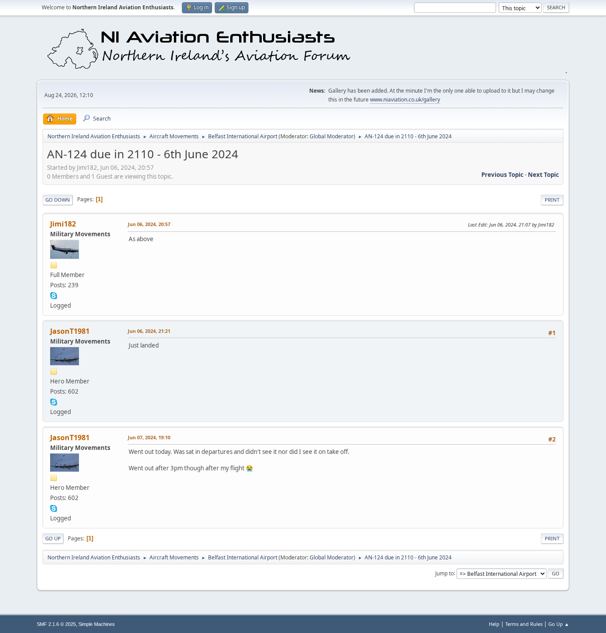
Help (494, 624)
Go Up (53, 538)
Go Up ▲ (558, 624)
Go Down (57, 199)
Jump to (444, 573)
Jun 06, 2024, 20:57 (149, 224)
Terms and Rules (524, 624)
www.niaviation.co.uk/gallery (405, 99)
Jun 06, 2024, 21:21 (149, 331)
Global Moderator (332, 136)
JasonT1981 (70, 331)
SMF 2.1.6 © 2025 (56, 624)
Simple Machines (97, 624)
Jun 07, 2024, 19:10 (149, 437)
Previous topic (502, 175)
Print (552, 199)
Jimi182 (63, 224)
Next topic (543, 175)
